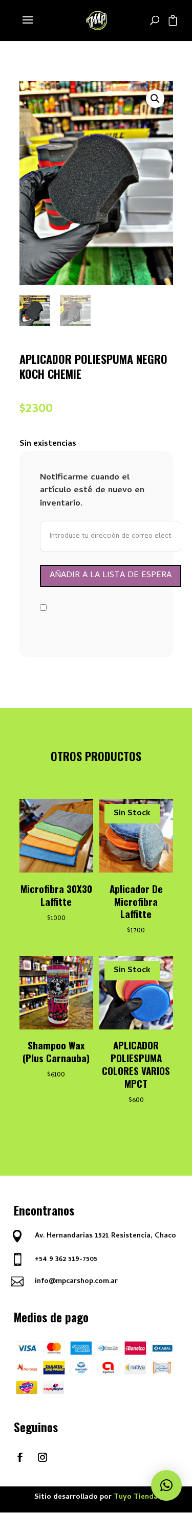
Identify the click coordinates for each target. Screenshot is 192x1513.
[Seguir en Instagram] (42, 1457)
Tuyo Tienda (136, 1497)
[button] (155, 98)
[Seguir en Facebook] (20, 1457)
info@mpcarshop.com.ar (76, 1282)
